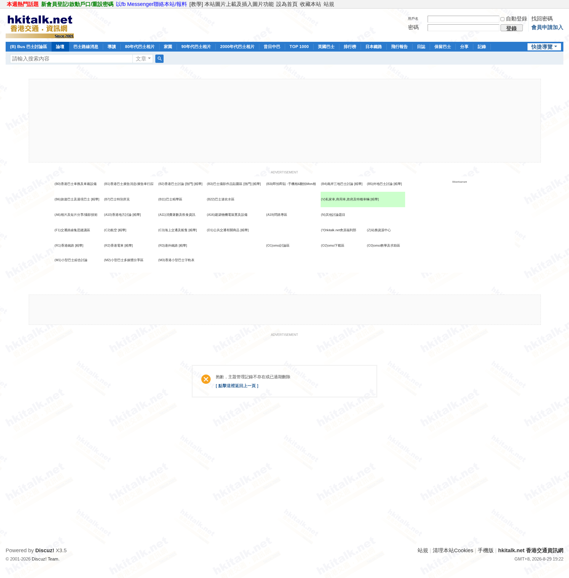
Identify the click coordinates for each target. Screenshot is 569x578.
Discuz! (44, 550)
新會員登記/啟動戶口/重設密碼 (77, 4)
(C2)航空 (110, 230)
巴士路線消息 (85, 46)
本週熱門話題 (23, 4)
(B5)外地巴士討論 (380, 184)
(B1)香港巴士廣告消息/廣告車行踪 (129, 184)
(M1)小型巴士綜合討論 (71, 260)
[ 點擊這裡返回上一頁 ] (237, 385)
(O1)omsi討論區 (278, 245)
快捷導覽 (542, 47)
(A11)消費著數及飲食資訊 (176, 214)
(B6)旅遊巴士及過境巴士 (72, 199)
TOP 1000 (299, 46)
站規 (329, 4)
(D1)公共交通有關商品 (223, 230)
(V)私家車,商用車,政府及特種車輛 (345, 199)
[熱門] (189, 184)
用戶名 (413, 19)
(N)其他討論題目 (333, 214)
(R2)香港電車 (114, 245)
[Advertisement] (285, 120)
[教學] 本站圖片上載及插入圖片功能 (231, 4)
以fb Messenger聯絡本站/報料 (151, 4)
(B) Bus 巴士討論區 (28, 46)
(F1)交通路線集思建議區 (72, 230)
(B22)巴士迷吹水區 (220, 199)
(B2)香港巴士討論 (171, 184)
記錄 (482, 46)
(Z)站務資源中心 (379, 230)
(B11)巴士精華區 (170, 199)
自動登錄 (516, 19)
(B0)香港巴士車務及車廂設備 (76, 184)
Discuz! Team (45, 558)
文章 (141, 59)
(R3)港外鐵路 (168, 245)
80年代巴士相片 (140, 46)
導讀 (112, 46)
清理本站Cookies (453, 550)
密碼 (413, 27)
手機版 (486, 550)
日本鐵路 (373, 46)
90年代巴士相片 (196, 46)
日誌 (421, 46)
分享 (464, 46)
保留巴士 (442, 46)
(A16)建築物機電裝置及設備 (227, 214)
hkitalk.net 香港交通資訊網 (530, 550)
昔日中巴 (272, 46)
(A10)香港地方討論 (118, 214)
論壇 (60, 46)
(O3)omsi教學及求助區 (383, 245)
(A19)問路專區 (276, 214)
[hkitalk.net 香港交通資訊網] (40, 25)
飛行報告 (399, 46)
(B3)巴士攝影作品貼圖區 (224, 184)
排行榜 (350, 46)
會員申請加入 (547, 27)
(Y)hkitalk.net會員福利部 (338, 230)
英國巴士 (326, 46)
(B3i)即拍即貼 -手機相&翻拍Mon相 (291, 184)
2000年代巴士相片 (237, 46)
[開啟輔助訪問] (561, 4)
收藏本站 (310, 4)
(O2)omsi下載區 (332, 245)
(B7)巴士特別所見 (117, 199)
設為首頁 (287, 4)
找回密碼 (542, 19)
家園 (168, 46)
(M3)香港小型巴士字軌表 (176, 260)
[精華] (198, 184)
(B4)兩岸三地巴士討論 (337, 184)
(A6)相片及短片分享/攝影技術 (76, 214)
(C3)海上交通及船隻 (173, 230)
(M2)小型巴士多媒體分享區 (123, 260)
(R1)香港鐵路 (64, 245)
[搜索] (159, 59)
